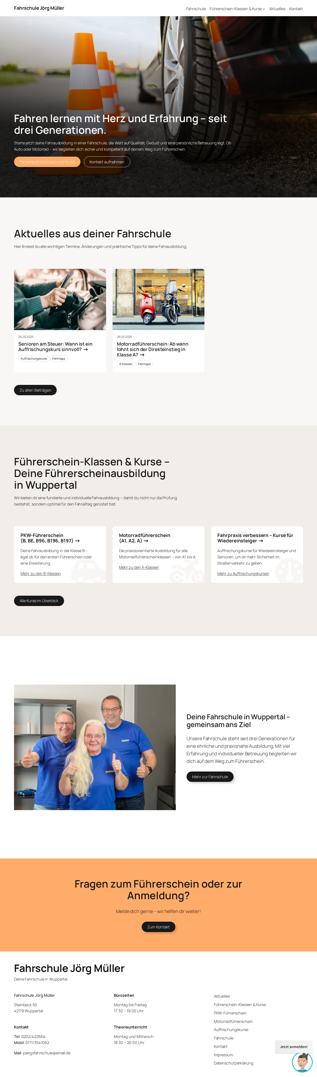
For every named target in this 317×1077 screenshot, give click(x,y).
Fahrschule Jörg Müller (39, 8)
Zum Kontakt (158, 926)
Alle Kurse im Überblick (39, 600)
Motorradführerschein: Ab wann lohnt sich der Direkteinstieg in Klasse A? (152, 349)
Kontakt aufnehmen (107, 161)
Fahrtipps (58, 358)
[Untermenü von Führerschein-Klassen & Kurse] (264, 9)
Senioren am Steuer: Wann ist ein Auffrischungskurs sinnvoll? (55, 346)
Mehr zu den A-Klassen (139, 567)
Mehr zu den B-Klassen (40, 573)
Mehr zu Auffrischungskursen (243, 573)
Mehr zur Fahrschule (210, 776)
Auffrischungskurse (34, 358)
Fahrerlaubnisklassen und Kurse (47, 161)
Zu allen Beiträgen (35, 390)
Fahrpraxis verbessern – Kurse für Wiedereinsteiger (255, 538)
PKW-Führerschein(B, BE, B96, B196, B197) (47, 538)
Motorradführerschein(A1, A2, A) (144, 538)
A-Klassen (126, 364)
